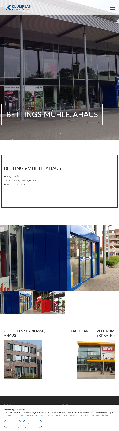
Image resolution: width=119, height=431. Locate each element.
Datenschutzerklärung (99, 415)
